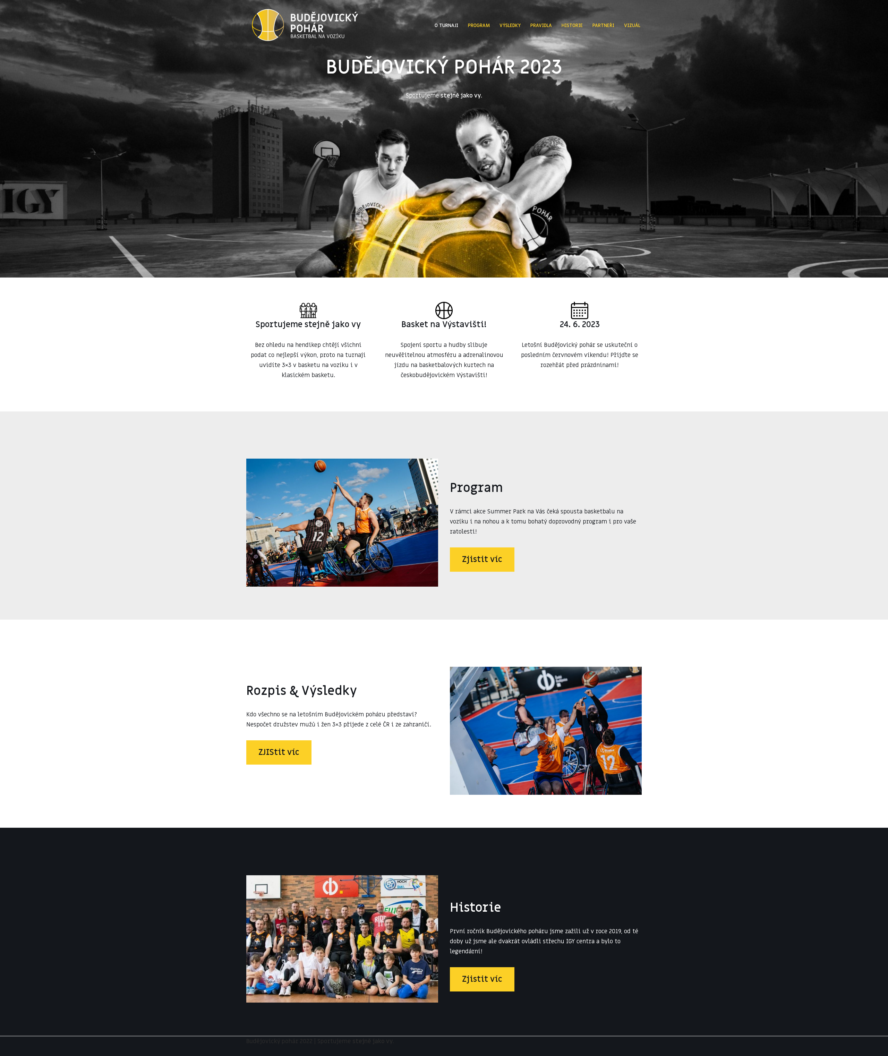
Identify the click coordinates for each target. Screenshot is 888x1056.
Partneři (603, 26)
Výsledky (510, 26)
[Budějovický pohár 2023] (305, 25)
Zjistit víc (482, 559)
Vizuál (632, 26)
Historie (572, 26)
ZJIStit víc (278, 752)
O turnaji (446, 26)
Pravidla (541, 26)
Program (479, 26)
